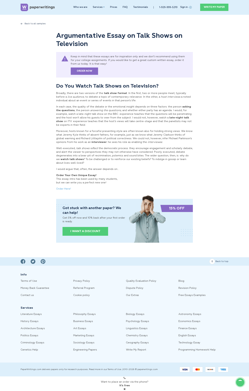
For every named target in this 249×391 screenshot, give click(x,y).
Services (98, 7)
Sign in (184, 7)
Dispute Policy (134, 288)
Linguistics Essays (136, 328)
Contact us (27, 295)
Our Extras (132, 295)
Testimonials (140, 7)
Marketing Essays (83, 335)
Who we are (80, 7)
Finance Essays (187, 328)
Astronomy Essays (189, 314)
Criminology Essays (32, 342)
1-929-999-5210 (168, 7)
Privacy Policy (81, 281)
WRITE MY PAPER (214, 7)
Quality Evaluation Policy (141, 281)
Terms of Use (29, 281)
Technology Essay (189, 342)
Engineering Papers (85, 349)
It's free (124, 385)
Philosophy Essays (84, 314)
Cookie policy (81, 295)
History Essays (29, 321)
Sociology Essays (83, 342)
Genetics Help (29, 349)
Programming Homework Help (197, 349)
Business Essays (83, 321)
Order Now (84, 71)
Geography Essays (137, 342)
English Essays (187, 335)
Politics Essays (29, 335)
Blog (181, 281)
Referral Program (84, 288)
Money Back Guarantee (35, 288)
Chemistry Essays (137, 335)
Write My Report (136, 349)
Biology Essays (135, 314)
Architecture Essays (33, 328)
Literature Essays (31, 314)
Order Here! (63, 189)
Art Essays (79, 328)
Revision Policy (187, 288)
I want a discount (85, 231)
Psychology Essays (137, 321)
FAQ (125, 7)
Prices (113, 7)
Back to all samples (35, 24)
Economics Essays (189, 321)
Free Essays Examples (192, 295)
